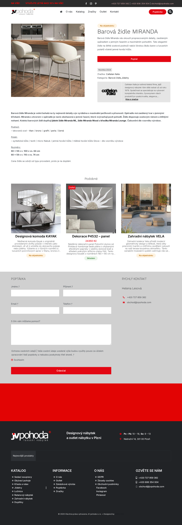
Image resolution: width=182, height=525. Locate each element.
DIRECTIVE (119, 514)
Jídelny (125, 77)
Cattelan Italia (113, 74)
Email (14, 303)
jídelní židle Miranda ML (64, 120)
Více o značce (131, 99)
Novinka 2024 (104, 70)
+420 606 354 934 (140, 3)
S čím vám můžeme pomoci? (25, 321)
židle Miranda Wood (88, 120)
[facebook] (86, 4)
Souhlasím (19, 359)
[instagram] (91, 4)
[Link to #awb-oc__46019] (170, 11)
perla (53, 130)
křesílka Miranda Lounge (113, 120)
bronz (38, 130)
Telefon (67, 303)
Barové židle (114, 77)
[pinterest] (96, 4)
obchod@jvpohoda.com (162, 3)
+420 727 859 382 (120, 3)
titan (31, 130)
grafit (46, 130)
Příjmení (68, 286)
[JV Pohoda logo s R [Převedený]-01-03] (23, 9)
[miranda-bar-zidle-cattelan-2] (48, 60)
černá (61, 130)
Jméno (15, 286)
